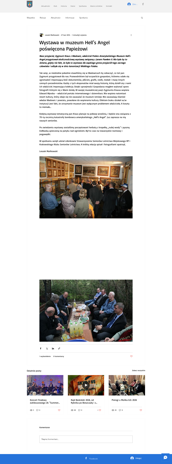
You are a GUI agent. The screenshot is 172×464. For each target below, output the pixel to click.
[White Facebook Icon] (86, 458)
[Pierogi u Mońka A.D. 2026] (127, 385)
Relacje (43, 17)
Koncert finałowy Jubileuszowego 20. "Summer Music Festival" (44, 401)
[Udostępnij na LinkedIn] (53, 348)
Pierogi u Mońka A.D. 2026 (124, 400)
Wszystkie (31, 17)
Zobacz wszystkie (138, 370)
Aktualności (55, 17)
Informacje (69, 17)
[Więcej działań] (131, 34)
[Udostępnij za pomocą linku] (59, 348)
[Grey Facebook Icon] (143, 4)
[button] (142, 18)
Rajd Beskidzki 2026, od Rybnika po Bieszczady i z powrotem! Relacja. (83, 401)
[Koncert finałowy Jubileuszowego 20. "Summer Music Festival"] (45, 385)
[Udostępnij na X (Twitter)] (47, 348)
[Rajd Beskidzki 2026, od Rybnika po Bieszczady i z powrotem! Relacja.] (86, 385)
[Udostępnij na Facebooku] (40, 348)
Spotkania (83, 17)
